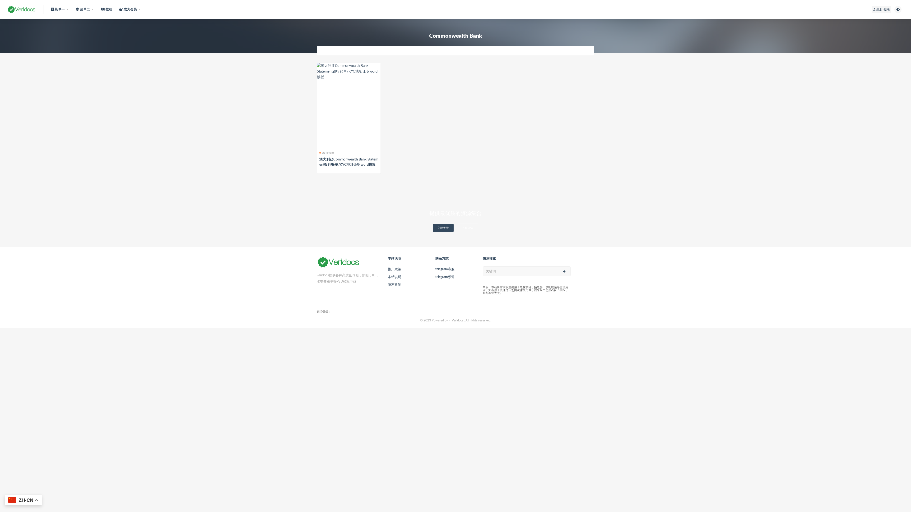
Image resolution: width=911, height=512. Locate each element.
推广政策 (394, 269)
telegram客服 (445, 269)
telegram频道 (445, 277)
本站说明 (394, 277)
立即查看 (443, 228)
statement (328, 152)
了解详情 (467, 228)
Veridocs (457, 320)
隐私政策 (394, 285)
